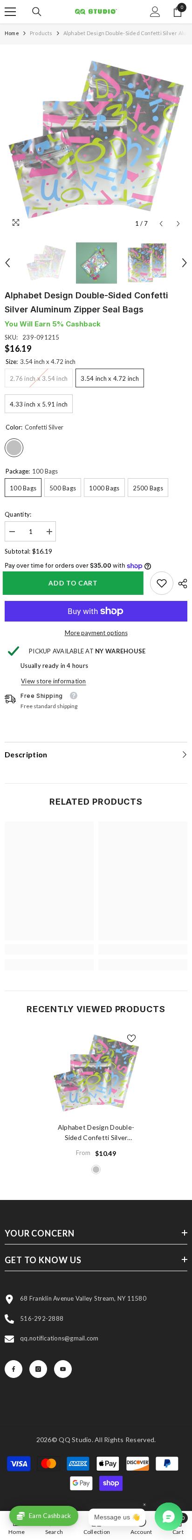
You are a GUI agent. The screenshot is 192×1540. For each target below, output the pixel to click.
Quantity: (18, 514)
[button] (161, 223)
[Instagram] (38, 1369)
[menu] (10, 11)
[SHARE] (180, 583)
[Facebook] (13, 1369)
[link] (161, 583)
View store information (53, 681)
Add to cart (75, 583)
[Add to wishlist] (131, 1038)
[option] (96, 141)
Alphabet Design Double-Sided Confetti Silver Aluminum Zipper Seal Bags (96, 1133)
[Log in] (155, 12)
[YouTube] (63, 1369)
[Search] (36, 11)
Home (12, 33)
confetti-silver (96, 1169)
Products (41, 33)
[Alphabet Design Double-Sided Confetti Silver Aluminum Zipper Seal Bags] (96, 1073)
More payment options (96, 633)
